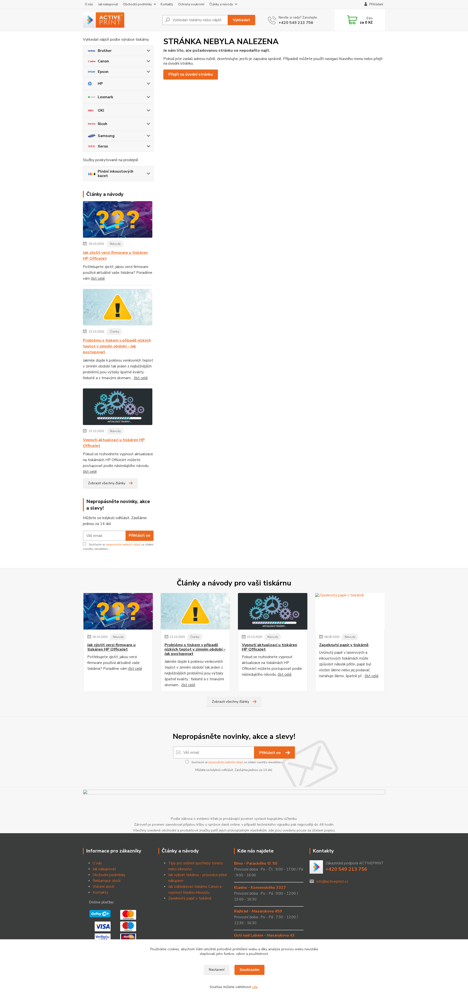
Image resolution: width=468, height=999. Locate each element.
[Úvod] (120, 20)
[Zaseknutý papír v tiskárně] (350, 611)
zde (255, 987)
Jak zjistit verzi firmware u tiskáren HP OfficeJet (115, 255)
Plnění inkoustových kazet (115, 173)
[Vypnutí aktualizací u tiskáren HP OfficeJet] (117, 407)
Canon (103, 61)
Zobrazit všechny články (106, 483)
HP (100, 83)
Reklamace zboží (106, 880)
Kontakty (167, 4)
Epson (103, 71)
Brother (105, 50)
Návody (115, 244)
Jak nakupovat (108, 4)
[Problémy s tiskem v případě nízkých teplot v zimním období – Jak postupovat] (117, 308)
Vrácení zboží (103, 886)
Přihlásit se (139, 535)
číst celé (98, 278)
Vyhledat (241, 20)
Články (114, 332)
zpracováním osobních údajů (123, 544)
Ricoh (102, 123)
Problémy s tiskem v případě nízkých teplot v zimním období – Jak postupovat (117, 346)
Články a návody (221, 4)
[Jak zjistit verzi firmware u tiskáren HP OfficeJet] (117, 220)
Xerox (103, 146)
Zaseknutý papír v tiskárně (344, 645)
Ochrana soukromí (191, 4)
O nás (89, 4)
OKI (101, 110)
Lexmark (105, 97)
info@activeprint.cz (332, 881)
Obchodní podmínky (137, 4)
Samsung (106, 135)
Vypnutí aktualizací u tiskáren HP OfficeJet (114, 442)
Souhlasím (249, 969)
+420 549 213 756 (296, 22)
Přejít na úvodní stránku (190, 74)
